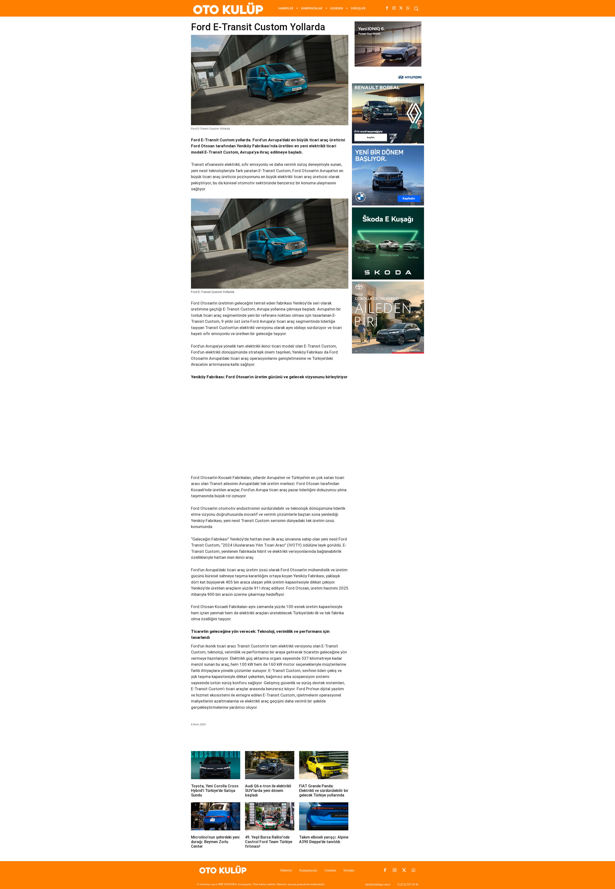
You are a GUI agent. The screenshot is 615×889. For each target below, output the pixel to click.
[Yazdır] (269, 738)
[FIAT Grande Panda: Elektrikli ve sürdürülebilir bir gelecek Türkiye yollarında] (323, 765)
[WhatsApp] (408, 8)
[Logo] (224, 870)
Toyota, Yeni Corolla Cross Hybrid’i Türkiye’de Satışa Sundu (215, 790)
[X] (401, 8)
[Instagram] (394, 8)
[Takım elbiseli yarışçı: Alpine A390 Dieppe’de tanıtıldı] (323, 816)
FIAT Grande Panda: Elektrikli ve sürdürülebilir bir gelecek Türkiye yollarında (323, 790)
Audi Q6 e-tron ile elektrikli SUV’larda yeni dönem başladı (268, 790)
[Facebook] (387, 8)
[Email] (258, 738)
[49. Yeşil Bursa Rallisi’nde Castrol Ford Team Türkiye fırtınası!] (269, 816)
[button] (416, 8)
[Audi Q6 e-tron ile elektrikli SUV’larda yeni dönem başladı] (269, 765)
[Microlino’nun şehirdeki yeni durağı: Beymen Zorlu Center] (215, 816)
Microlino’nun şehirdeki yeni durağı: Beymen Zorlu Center (215, 842)
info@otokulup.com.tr (377, 884)
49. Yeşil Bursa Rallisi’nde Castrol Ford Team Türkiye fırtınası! (268, 842)
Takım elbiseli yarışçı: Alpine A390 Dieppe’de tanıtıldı (323, 839)
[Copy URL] (280, 738)
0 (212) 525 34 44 (408, 884)
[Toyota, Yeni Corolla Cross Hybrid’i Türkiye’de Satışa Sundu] (215, 765)
